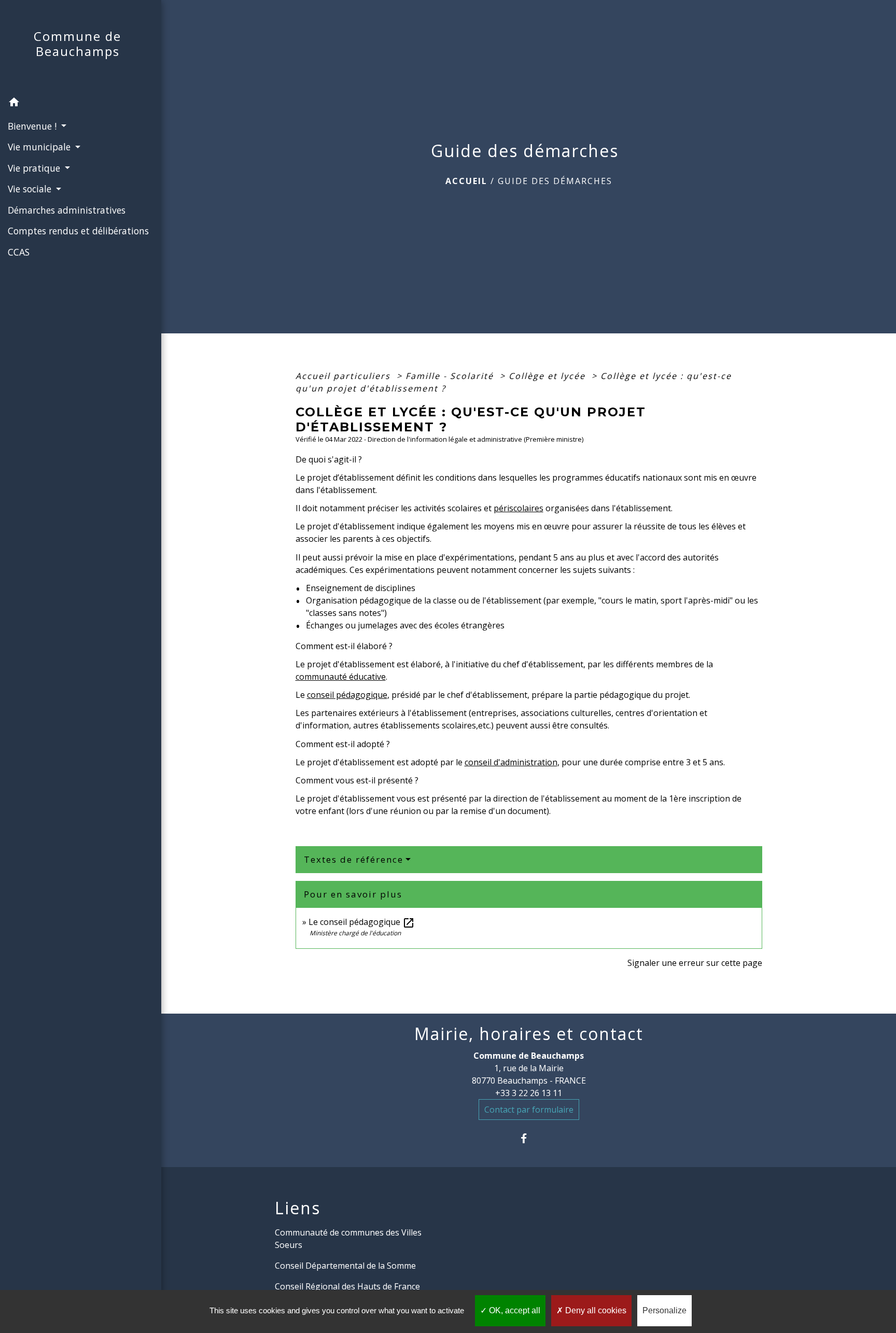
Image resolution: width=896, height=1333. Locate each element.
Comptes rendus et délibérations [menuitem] (78, 230)
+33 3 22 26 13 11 (528, 1093)
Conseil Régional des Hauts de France (347, 1286)
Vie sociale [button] (31, 189)
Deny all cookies (594, 1310)
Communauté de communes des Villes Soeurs (348, 1239)
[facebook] (528, 1138)
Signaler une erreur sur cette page (694, 963)
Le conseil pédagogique (362, 922)
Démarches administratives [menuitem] (66, 210)
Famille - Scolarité (451, 376)
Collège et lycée (549, 376)
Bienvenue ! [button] (33, 126)
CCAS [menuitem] (19, 252)
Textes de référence (353, 859)
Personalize (664, 1310)
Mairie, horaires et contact (528, 1034)
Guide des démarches (555, 181)
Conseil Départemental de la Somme (345, 1265)
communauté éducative (341, 676)
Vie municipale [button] (40, 147)
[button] (80, 103)
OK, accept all (513, 1310)
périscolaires (518, 508)
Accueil (466, 181)
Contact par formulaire (528, 1109)
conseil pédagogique (347, 694)
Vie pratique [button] (35, 168)
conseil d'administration (511, 762)
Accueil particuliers (345, 376)
